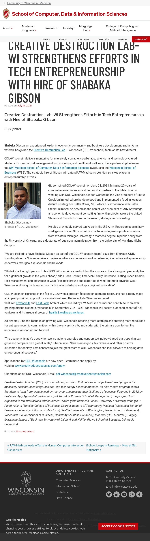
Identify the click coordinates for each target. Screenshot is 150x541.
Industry (68, 28)
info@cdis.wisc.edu (125, 487)
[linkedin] (116, 494)
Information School (68, 486)
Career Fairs (82, 39)
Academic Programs (28, 28)
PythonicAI (23, 303)
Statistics (62, 492)
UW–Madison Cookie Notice (40, 533)
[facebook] (139, 494)
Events (63, 39)
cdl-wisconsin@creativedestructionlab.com (83, 374)
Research (51, 28)
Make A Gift (140, 39)
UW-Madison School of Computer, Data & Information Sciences (49, 168)
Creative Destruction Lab (49, 150)
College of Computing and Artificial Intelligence (122, 28)
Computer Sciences (68, 480)
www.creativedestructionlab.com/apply (40, 365)
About (6, 28)
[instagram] (132, 494)
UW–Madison (29, 3)
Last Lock (42, 303)
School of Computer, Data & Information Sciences (69, 14)
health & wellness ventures (66, 312)
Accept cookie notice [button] (118, 526)
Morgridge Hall (85, 28)
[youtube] (124, 494)
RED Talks (103, 39)
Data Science (64, 498)
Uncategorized (25, 431)
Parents (122, 39)
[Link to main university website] (26, 495)
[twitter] (109, 494)
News (46, 39)
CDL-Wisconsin (35, 361)
